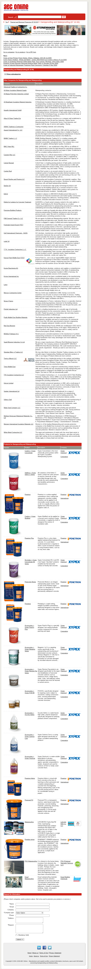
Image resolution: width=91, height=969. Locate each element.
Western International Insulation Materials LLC (18, 424)
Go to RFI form (31, 52)
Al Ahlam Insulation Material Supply (15, 90)
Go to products (20, 52)
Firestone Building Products (13, 210)
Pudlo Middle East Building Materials (15, 317)
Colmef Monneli (9, 163)
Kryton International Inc (11, 276)
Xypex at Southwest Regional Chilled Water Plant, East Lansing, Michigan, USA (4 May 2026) (33, 61)
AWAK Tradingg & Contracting (13, 127)
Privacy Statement (55, 953)
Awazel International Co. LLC (13, 130)
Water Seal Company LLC (12, 408)
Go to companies (8, 52)
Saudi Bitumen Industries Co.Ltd (14, 342)
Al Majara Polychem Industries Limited (16, 94)
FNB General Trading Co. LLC (13, 218)
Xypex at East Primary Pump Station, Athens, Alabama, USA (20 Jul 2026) (27, 58)
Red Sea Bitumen (9, 326)
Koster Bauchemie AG (11, 268)
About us (35, 953)
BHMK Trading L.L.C (10, 138)
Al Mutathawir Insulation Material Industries (18, 102)
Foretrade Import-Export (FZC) (13, 225)
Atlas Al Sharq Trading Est (12, 118)
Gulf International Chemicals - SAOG (16, 233)
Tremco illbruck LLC (10, 358)
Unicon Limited (8, 383)
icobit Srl (6, 241)
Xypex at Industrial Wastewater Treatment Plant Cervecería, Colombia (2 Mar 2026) (30, 65)
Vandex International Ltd (11, 391)
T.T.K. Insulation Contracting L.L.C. (15, 249)
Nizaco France (8, 301)
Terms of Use (43, 953)
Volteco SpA (8, 399)
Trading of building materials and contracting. (49, 127)
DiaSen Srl (7, 186)
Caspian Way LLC (9, 155)
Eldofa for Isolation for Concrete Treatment (17, 202)
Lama (5, 285)
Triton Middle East (10, 367)
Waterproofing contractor (43, 90)
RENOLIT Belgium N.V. (11, 334)
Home (29, 953)
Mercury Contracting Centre (12, 293)
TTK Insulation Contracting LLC (14, 375)
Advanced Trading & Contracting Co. (15, 87)
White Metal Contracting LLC (13, 432)
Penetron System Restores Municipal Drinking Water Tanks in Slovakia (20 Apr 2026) (30, 63)
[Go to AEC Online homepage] (16, 10)
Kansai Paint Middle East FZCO (14, 258)
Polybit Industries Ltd (10, 309)
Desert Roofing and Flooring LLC (14, 179)
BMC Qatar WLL (9, 146)
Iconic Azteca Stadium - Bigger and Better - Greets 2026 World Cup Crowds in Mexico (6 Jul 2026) (35, 60)
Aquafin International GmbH (13, 110)
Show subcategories (14, 74)
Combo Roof (8, 171)
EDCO (6, 194)
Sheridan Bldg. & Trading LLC (13, 352)
